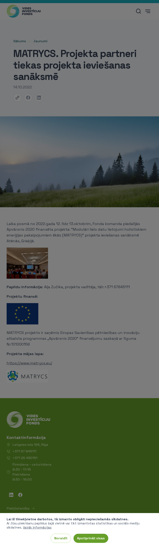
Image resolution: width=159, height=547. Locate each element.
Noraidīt (60, 538)
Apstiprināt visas (91, 538)
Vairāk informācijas (37, 527)
